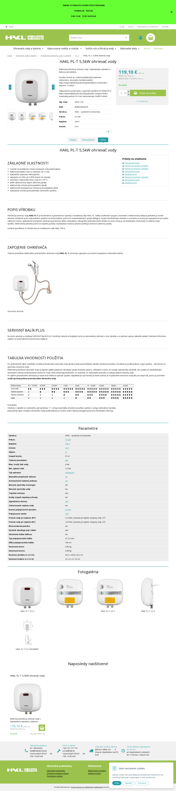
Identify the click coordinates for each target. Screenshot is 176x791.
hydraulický (69, 472)
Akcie (147, 48)
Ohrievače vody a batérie (26, 55)
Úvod (11, 26)
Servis (130, 26)
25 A (67, 448)
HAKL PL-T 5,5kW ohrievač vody (27, 675)
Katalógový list (131, 174)
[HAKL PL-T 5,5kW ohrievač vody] (31, 87)
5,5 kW (68, 439)
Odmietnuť (142, 783)
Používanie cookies (55, 776)
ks (125, 93)
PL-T (77, 55)
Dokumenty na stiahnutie (147, 26)
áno (66, 460)
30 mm (68, 509)
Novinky (158, 48)
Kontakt (165, 26)
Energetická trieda (132, 163)
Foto (103, 139)
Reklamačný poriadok (97, 771)
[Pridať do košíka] (42, 728)
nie (66, 476)
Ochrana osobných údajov (58, 773)
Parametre (88, 139)
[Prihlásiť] (141, 37)
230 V (67, 444)
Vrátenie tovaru (94, 773)
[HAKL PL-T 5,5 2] (27, 592)
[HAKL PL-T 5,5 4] (148, 592)
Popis (73, 139)
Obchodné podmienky (56, 771)
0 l (66, 452)
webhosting (98, 787)
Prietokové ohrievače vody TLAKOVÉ (56, 55)
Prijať (117, 783)
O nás (122, 26)
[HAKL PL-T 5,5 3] (108, 592)
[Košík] (150, 37)
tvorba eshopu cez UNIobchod (82, 787)
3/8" (67, 514)
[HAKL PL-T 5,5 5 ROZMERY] (27, 631)
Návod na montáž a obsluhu (136, 166)
